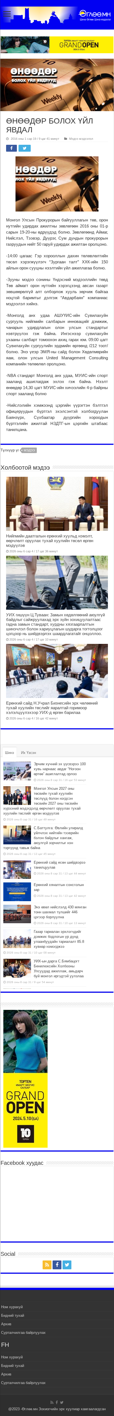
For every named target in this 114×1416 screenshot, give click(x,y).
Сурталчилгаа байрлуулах (23, 1333)
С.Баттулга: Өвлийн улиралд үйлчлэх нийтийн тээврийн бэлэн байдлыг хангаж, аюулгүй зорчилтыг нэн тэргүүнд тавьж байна (43, 838)
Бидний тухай (12, 1315)
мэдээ (29, 450)
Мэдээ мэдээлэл (81, 138)
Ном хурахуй (12, 1307)
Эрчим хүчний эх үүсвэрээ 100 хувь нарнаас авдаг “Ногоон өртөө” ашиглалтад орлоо (60, 769)
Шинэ (9, 753)
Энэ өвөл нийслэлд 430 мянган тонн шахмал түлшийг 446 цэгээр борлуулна (60, 912)
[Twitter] (67, 1264)
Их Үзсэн (28, 753)
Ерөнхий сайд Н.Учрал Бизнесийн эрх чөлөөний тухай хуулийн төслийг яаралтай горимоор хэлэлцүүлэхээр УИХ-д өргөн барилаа (52, 708)
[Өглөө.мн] (57, 14)
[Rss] (47, 1264)
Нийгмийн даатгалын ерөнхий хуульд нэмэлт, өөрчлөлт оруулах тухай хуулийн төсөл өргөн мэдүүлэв (49, 541)
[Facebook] (57, 1264)
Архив (6, 1324)
